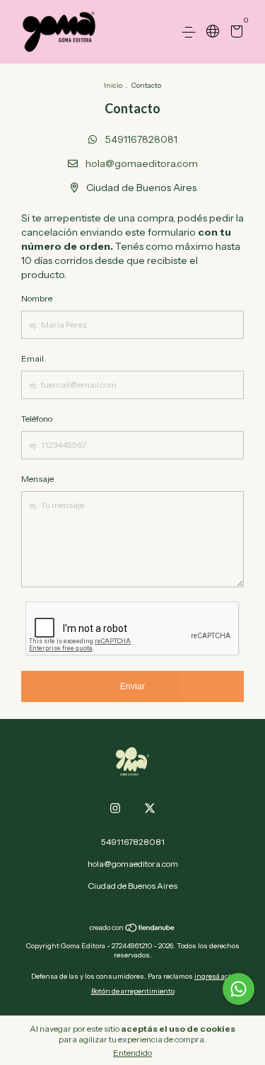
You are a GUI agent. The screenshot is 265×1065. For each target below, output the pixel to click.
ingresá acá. (214, 976)
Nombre (36, 298)
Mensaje (37, 478)
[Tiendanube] (132, 929)
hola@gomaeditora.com (142, 163)
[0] (234, 33)
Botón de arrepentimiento (133, 991)
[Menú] (191, 32)
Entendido (132, 1052)
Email (32, 358)
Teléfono (36, 418)
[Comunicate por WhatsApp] (238, 989)
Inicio (113, 85)
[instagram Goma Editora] (115, 808)
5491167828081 (140, 139)
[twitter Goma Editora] (149, 808)
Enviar (132, 686)
